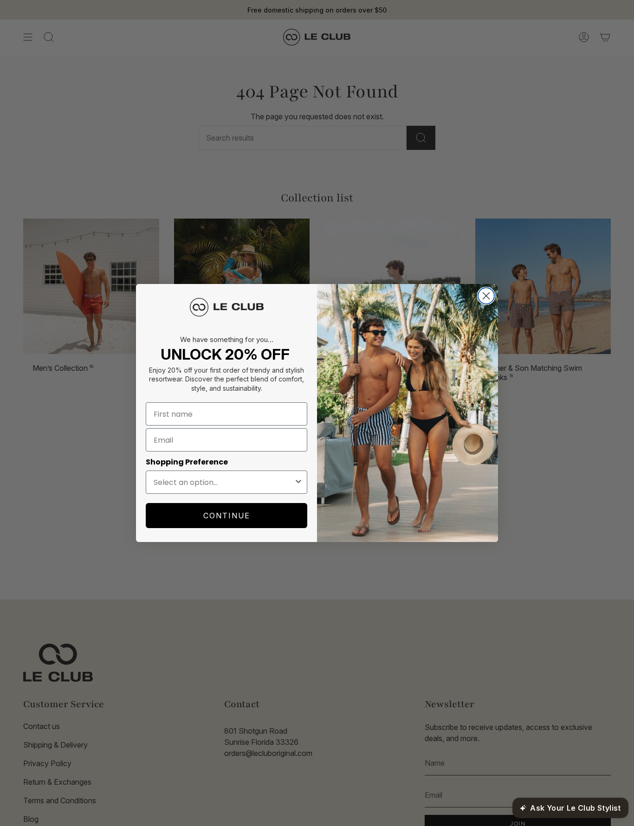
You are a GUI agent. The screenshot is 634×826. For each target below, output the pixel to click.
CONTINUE (226, 515)
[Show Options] (298, 482)
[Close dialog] (486, 296)
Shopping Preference (187, 462)
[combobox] (224, 482)
